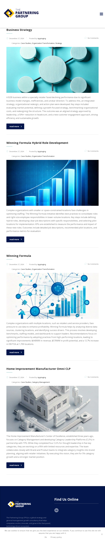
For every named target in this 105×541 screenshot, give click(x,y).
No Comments (93, 38)
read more (14, 126)
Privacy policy (56, 537)
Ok (46, 537)
